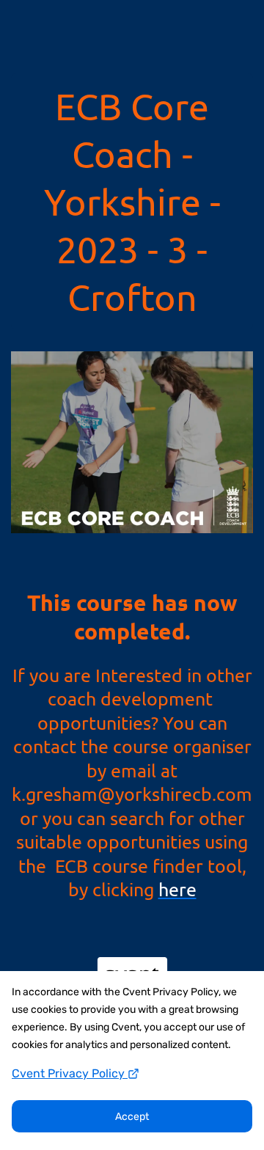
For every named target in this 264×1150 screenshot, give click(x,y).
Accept (132, 1116)
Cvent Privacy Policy (70, 1073)
